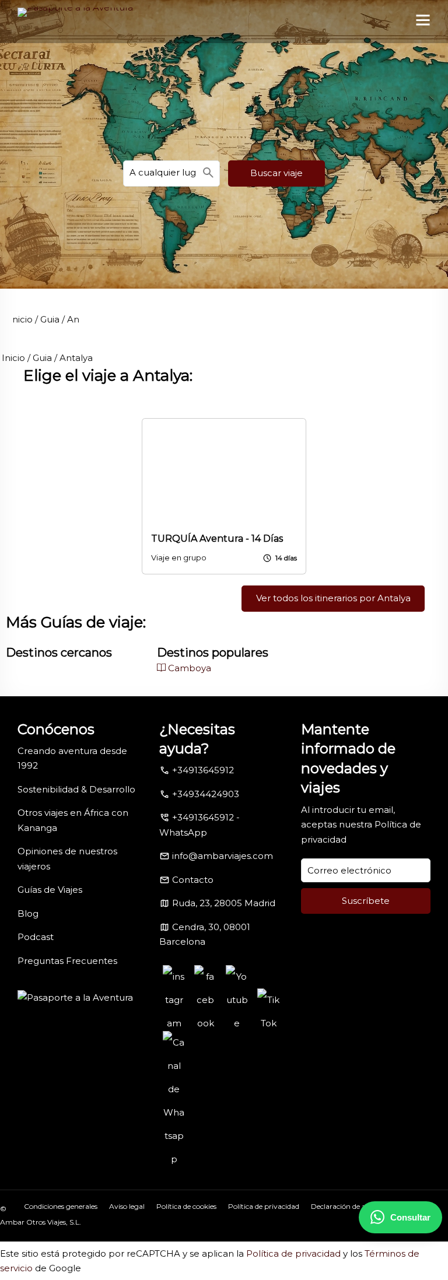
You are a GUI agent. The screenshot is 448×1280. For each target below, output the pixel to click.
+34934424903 (205, 793)
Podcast (36, 936)
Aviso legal (127, 1206)
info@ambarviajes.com (222, 855)
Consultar (410, 1217)
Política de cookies (186, 1206)
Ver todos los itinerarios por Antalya (333, 598)
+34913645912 (203, 770)
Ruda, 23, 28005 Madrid (223, 903)
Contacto (193, 879)
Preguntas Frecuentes (67, 960)
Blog (28, 913)
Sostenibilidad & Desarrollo (76, 789)
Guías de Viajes (50, 889)
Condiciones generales (60, 1206)
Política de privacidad (263, 1206)
